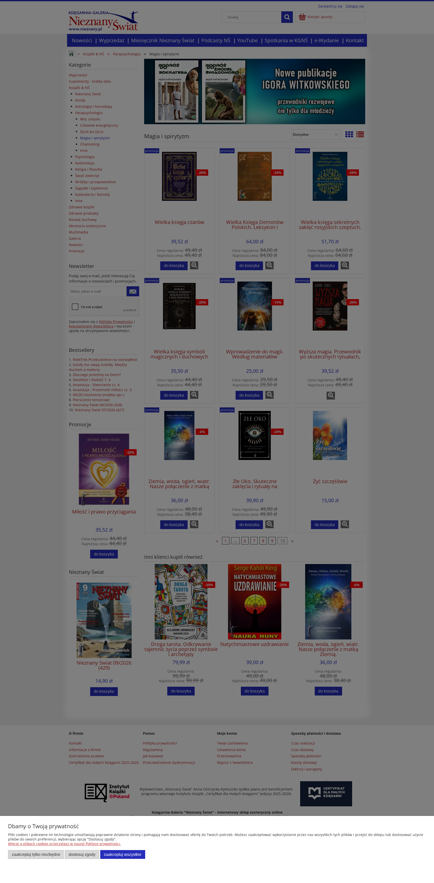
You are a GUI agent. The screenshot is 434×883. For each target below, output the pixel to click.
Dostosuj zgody (82, 854)
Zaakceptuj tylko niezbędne (36, 854)
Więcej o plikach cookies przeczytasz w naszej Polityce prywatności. (64, 843)
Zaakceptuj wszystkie (122, 854)
